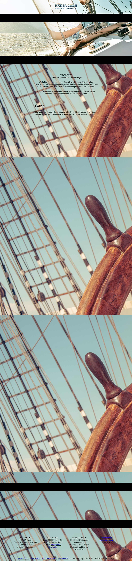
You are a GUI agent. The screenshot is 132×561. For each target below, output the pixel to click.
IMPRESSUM (63, 559)
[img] (66, 6)
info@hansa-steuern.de (54, 546)
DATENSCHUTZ (48, 559)
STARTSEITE (23, 559)
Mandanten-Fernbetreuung (106, 539)
